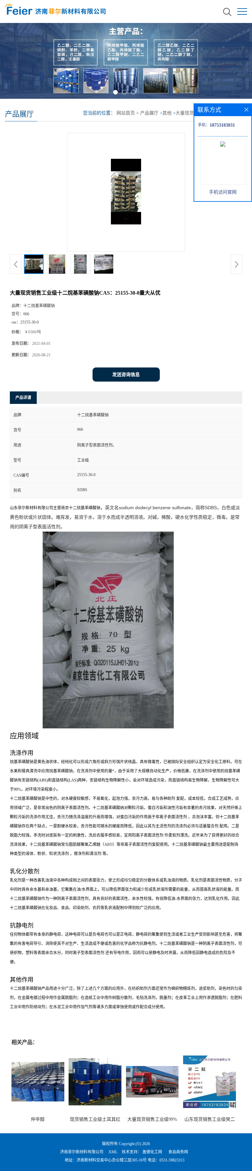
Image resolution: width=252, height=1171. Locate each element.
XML (113, 1152)
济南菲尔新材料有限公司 (81, 1152)
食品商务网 (178, 1152)
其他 (167, 113)
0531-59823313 (171, 1160)
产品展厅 (149, 113)
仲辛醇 (38, 1119)
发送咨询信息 (126, 374)
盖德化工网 (152, 1152)
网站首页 (125, 113)
